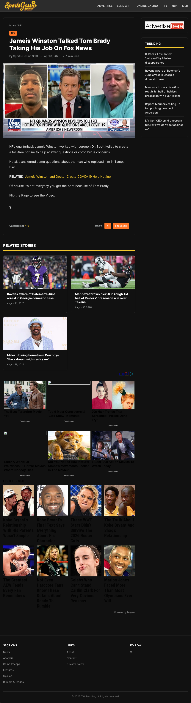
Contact (71, 658)
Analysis (8, 658)
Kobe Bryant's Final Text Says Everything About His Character (51, 530)
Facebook (121, 225)
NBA (175, 5)
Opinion (7, 675)
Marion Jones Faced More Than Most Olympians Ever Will (118, 590)
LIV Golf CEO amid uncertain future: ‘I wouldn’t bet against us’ (164, 125)
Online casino (147, 5)
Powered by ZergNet (124, 612)
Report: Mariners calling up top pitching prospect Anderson (162, 108)
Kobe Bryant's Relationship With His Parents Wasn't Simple (18, 527)
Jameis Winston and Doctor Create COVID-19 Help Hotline (68, 176)
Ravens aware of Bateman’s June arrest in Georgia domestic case (31, 296)
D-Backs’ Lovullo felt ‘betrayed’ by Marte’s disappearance (158, 58)
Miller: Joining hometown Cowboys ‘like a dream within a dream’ (33, 357)
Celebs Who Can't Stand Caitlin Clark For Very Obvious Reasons (85, 590)
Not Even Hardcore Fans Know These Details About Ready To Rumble (50, 593)
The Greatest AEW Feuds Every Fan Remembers (15, 587)
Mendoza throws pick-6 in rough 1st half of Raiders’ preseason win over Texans (101, 298)
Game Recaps (11, 664)
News (6, 652)
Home (12, 25)
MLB (185, 5)
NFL (165, 5)
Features (8, 670)
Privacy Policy (75, 664)
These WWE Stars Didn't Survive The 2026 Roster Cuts (82, 530)
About (70, 652)
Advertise (105, 5)
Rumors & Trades (13, 681)
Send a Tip (124, 5)
